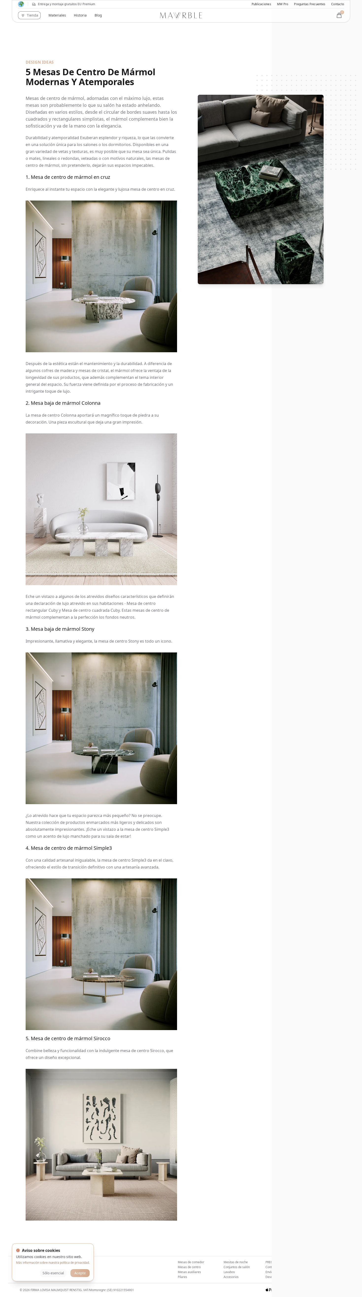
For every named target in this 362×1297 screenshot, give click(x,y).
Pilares (182, 1277)
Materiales (57, 15)
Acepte (80, 1273)
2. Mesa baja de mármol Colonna (63, 403)
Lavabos (229, 1272)
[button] (29, 15)
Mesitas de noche (236, 1262)
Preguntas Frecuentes (309, 4)
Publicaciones (261, 4)
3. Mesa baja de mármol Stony (60, 629)
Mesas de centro (189, 1267)
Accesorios (231, 1277)
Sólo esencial (53, 1273)
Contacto (337, 4)
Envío (269, 1272)
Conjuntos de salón (237, 1267)
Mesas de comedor (191, 1262)
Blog (98, 15)
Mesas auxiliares (189, 1272)
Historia (80, 15)
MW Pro (282, 4)
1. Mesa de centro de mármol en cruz (68, 177)
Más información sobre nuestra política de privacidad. (53, 1262)
